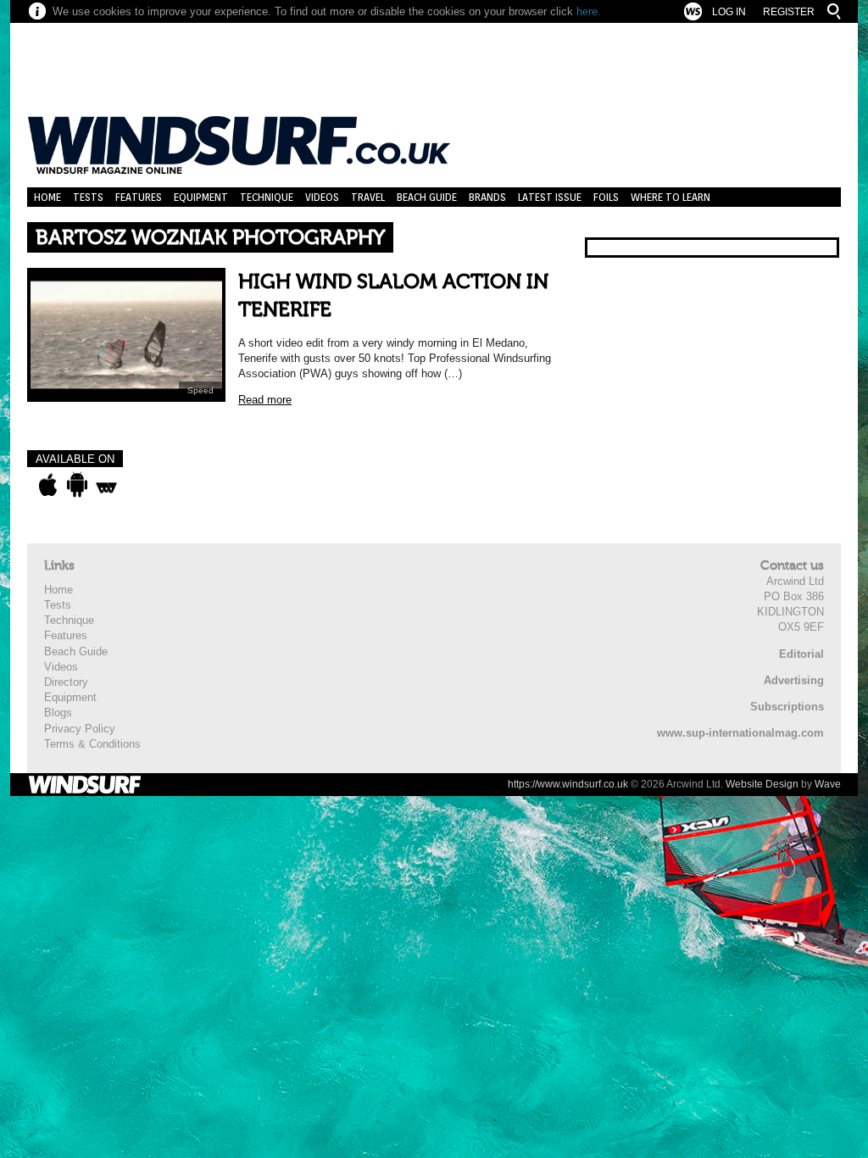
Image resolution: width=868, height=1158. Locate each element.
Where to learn (670, 197)
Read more (265, 399)
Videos (322, 197)
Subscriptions (787, 706)
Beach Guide (427, 197)
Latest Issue (549, 197)
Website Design (762, 784)
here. (588, 11)
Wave (828, 784)
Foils (606, 197)
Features (138, 197)
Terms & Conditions (92, 744)
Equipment (201, 197)
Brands (487, 197)
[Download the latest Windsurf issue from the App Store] (48, 484)
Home (47, 197)
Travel (368, 197)
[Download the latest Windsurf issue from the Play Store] (76, 484)
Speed (200, 390)
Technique (266, 197)
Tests (88, 197)
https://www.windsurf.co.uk (568, 784)
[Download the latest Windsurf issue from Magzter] (106, 484)
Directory (66, 682)
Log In (729, 12)
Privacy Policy (79, 728)
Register (789, 12)
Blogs (58, 712)
